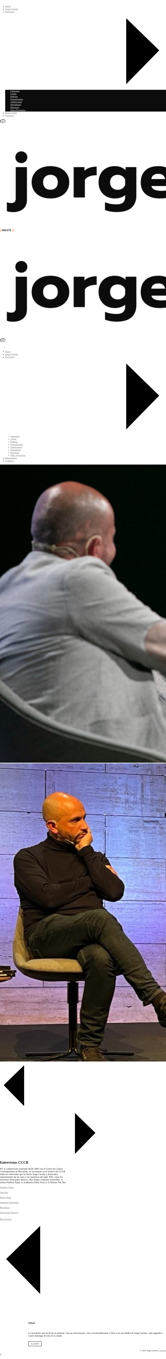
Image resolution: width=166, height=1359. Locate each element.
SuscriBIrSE (35, 1344)
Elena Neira (5, 1197)
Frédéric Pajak (7, 1187)
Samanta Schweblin (9, 1202)
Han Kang (5, 1207)
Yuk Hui (4, 1192)
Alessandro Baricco (9, 1212)
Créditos (162, 1351)
